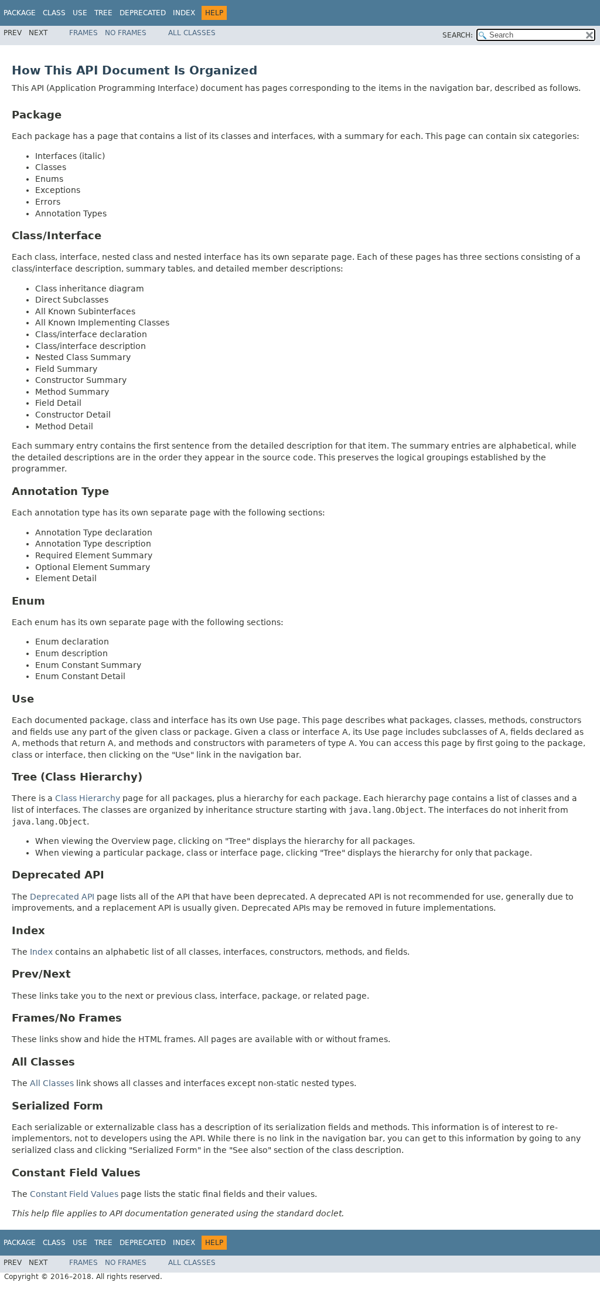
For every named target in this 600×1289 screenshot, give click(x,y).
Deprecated (143, 13)
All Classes (192, 33)
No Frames (125, 33)
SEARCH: (457, 35)
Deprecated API (62, 896)
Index (184, 13)
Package (20, 13)
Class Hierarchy (87, 798)
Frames (83, 33)
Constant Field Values (74, 1194)
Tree (103, 13)
